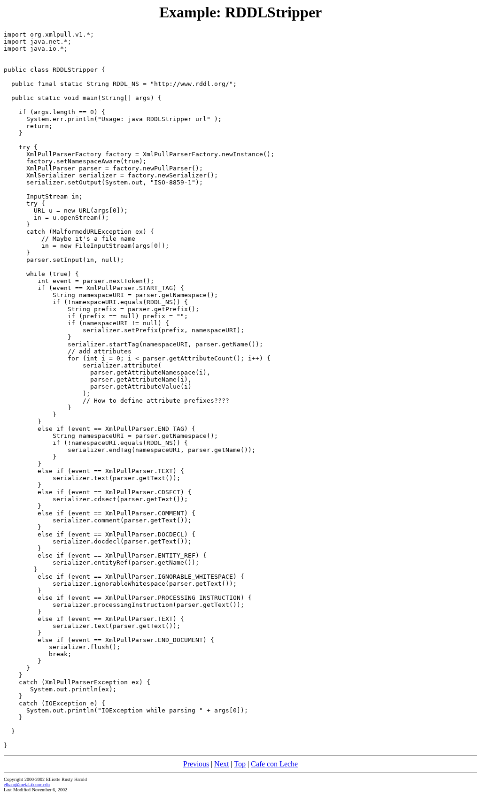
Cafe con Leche (274, 764)
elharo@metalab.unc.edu (27, 784)
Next (221, 764)
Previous (196, 764)
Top (240, 764)
